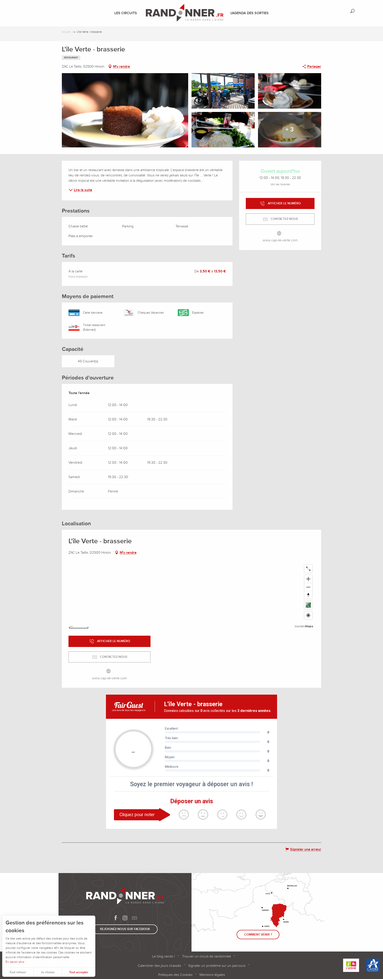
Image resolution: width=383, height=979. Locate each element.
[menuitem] (126, 13)
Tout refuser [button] (17, 972)
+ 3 (289, 129)
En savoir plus (15, 962)
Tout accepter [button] (78, 972)
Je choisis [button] (48, 972)
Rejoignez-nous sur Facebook (125, 929)
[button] (352, 11)
